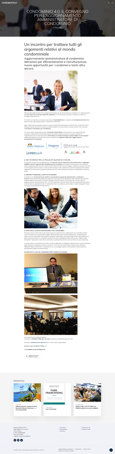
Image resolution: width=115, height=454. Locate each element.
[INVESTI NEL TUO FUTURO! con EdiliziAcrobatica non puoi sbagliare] (87, 399)
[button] (112, 3)
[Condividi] (111, 450)
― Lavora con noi (85, 427)
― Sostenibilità (62, 429)
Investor (48, 385)
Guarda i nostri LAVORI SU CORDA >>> (35, 346)
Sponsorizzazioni (21, 385)
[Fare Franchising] (57, 399)
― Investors (61, 431)
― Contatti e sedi (85, 429)
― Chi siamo (61, 427)
